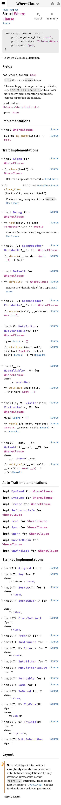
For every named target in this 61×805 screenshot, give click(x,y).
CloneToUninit (30, 618)
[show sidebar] (3, 3)
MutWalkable (14, 370)
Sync (15, 527)
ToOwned (24, 691)
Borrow (23, 587)
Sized (30, 581)
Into (27, 648)
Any (21, 574)
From (22, 635)
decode (14, 256)
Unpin (15, 533)
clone (13, 169)
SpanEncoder (32, 301)
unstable (42, 185)
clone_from (12, 189)
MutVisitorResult (32, 668)
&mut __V (28, 391)
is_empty (22, 135)
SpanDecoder (32, 245)
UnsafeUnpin (21, 540)
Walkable (11, 447)
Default (19, 271)
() (27, 341)
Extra (16, 341)
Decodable (12, 250)
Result (38, 226)
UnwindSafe (20, 551)
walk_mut (15, 387)
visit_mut (16, 347)
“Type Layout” (35, 784)
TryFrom (30, 704)
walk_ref (15, 464)
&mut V (24, 351)
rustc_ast (7, 9)
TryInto (30, 722)
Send (15, 521)
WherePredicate (26, 107)
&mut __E (10, 315)
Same (22, 685)
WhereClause (27, 4)
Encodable (12, 305)
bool (48, 37)
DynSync (17, 497)
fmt (11, 222)
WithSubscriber (30, 739)
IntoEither (27, 661)
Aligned (24, 568)
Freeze (16, 504)
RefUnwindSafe (23, 510)
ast (16, 9)
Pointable (26, 678)
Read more (51, 179)
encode (14, 311)
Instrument (27, 642)
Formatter (11, 226)
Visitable (12, 407)
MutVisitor (27, 326)
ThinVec (43, 41)
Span (30, 45)
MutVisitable (15, 331)
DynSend (17, 491)
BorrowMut (26, 600)
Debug (17, 212)
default (14, 281)
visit (13, 423)
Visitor (32, 403)
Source (6, 23)
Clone (17, 159)
